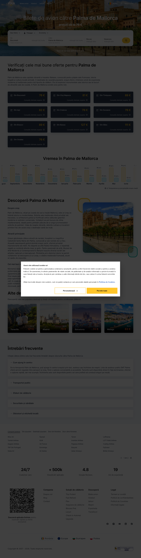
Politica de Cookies (107, 282)
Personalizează (69, 291)
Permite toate (102, 291)
